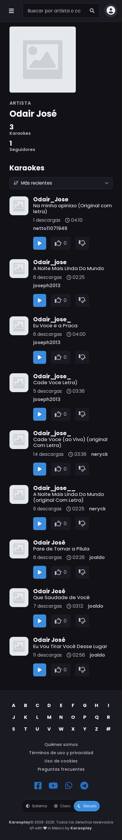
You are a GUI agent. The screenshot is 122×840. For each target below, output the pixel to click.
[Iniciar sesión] (110, 10)
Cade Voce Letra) (55, 382)
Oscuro (89, 805)
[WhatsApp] (68, 785)
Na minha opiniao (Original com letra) (72, 208)
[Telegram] (84, 785)
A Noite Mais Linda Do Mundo (68, 268)
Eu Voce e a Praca (55, 325)
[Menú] (11, 10)
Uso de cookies (61, 761)
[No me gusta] (82, 243)
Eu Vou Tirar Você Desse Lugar (70, 646)
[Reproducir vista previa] (39, 243)
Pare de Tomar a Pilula (61, 549)
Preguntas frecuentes (61, 769)
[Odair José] (61, 60)
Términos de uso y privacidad (61, 753)
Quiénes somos (61, 744)
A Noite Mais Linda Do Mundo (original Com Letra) (68, 497)
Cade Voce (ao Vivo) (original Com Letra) (70, 442)
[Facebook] (37, 785)
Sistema (39, 805)
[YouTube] (53, 785)
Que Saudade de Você (61, 597)
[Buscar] (92, 11)
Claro (65, 805)
